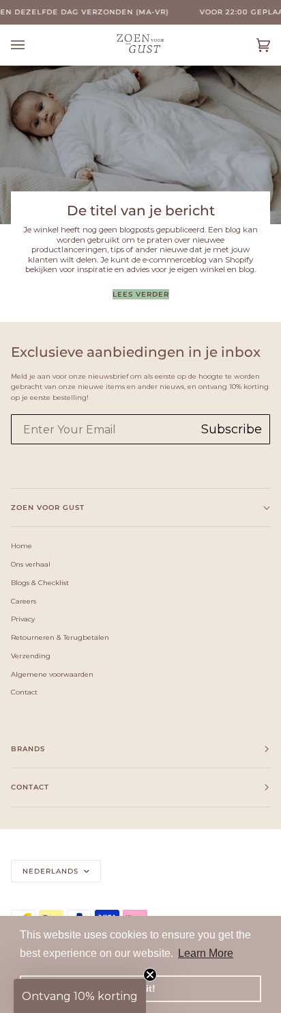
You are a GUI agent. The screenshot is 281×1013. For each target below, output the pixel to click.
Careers (23, 601)
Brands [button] (28, 749)
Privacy (23, 618)
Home (21, 545)
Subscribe (231, 429)
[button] (80, 996)
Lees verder (141, 294)
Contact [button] (30, 787)
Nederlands (52, 871)
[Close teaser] (150, 975)
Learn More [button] (205, 953)
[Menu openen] (31, 45)
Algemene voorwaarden (52, 674)
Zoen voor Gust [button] (48, 507)
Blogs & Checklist (40, 582)
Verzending (30, 655)
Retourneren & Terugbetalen (60, 637)
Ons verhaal (30, 564)
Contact (24, 692)
